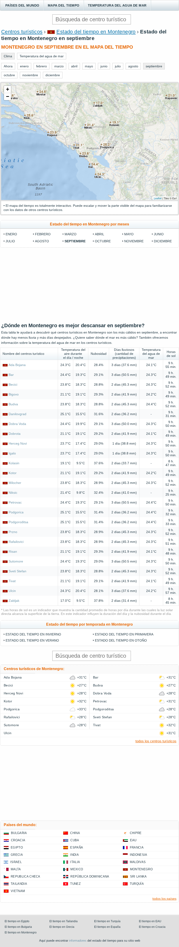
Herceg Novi (18, 443)
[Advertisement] (89, 285)
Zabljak (14, 600)
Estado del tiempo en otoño (121, 640)
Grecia (17, 854)
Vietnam (18, 891)
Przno (13, 532)
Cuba (74, 840)
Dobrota (15, 433)
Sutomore (16, 561)
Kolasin (14, 463)
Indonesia (138, 854)
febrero (43, 234)
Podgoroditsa (18, 522)
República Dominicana (89, 876)
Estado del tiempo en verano (32, 640)
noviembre (134, 241)
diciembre (163, 241)
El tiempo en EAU (150, 921)
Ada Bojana (17, 365)
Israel (16, 862)
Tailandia (19, 883)
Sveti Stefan (17, 571)
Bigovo (14, 394)
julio (10, 241)
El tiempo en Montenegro (21, 932)
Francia (137, 847)
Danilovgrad (17, 414)
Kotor (13, 473)
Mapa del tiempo (63, 5)
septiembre (75, 241)
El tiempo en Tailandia (63, 921)
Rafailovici (16, 542)
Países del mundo (22, 5)
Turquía (137, 883)
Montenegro (141, 869)
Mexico (76, 869)
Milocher (15, 483)
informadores (77, 940)
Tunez (75, 883)
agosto (42, 241)
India (74, 854)
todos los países (164, 898)
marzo (70, 234)
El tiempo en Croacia (152, 927)
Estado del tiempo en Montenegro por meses (89, 224)
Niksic (13, 492)
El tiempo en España (107, 927)
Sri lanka (138, 876)
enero (11, 234)
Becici (13, 384)
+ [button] (7, 89)
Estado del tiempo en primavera (124, 634)
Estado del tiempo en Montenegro (96, 32)
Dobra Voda (17, 424)
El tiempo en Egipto (17, 921)
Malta (16, 869)
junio (159, 234)
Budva (13, 404)
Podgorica (16, 512)
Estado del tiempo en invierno (33, 634)
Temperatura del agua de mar (117, 5)
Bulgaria (19, 833)
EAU (133, 840)
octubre (103, 241)
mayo (129, 234)
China (75, 833)
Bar (11, 375)
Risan (13, 551)
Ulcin (12, 591)
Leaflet (158, 198)
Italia (75, 862)
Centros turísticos (22, 32)
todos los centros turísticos (155, 741)
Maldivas (138, 862)
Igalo (12, 453)
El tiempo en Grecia (61, 927)
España (76, 847)
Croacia (18, 840)
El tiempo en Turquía (107, 921)
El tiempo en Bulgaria (18, 927)
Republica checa (25, 876)
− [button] (7, 96)
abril (99, 234)
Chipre (136, 833)
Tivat (12, 581)
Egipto (17, 847)
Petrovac (15, 502)
